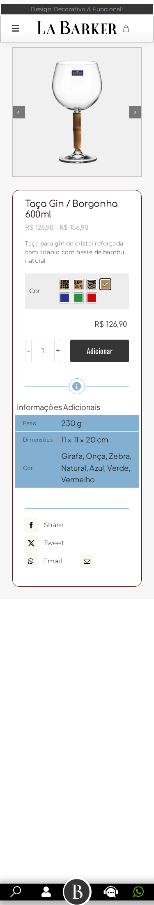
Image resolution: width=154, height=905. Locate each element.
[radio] (65, 284)
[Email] (87, 561)
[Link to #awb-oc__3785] (15, 28)
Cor (34, 291)
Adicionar (100, 350)
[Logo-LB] (77, 22)
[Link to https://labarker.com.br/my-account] (46, 891)
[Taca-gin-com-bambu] (77, 112)
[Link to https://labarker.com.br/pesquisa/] (15, 891)
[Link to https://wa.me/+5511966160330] (138, 891)
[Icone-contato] (111, 887)
